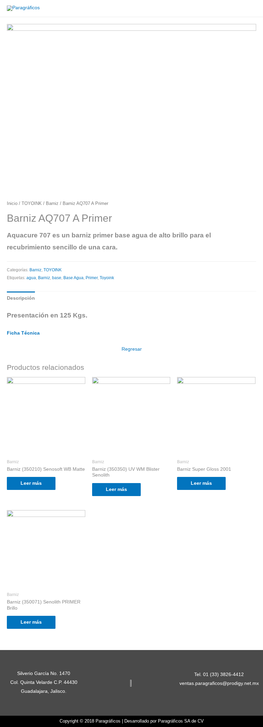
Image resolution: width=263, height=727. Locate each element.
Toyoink (107, 277)
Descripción (21, 298)
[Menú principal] (249, 8)
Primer (92, 277)
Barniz (52, 203)
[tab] (21, 298)
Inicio (12, 203)
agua (31, 277)
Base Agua (73, 277)
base (56, 277)
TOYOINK (32, 203)
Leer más (31, 483)
